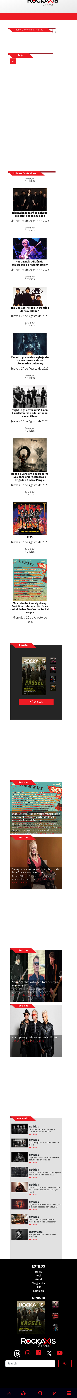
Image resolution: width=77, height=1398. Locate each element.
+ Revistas (36, 701)
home (18, 29)
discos (39, 29)
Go (64, 1363)
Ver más (33, 1134)
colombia (29, 29)
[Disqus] (32, 117)
